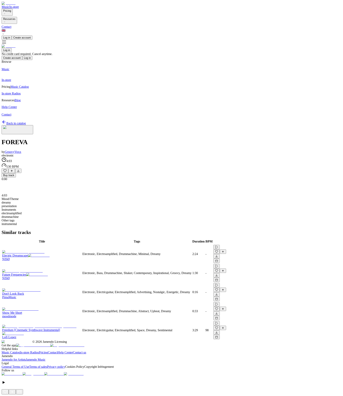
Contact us (79, 352)
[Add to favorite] (5, 170)
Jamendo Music (35, 359)
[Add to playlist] (11, 170)
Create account (22, 37)
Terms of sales (38, 366)
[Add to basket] (216, 261)
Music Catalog (11, 352)
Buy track (8, 175)
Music (5, 7)
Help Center (65, 352)
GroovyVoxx (13, 152)
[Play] (17, 129)
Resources (9, 18)
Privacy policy (56, 366)
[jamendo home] (8, 3)
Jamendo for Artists (14, 359)
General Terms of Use (15, 366)
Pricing (7, 10)
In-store (14, 7)
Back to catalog (16, 123)
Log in (6, 37)
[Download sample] (18, 171)
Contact (6, 26)
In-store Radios (29, 352)
